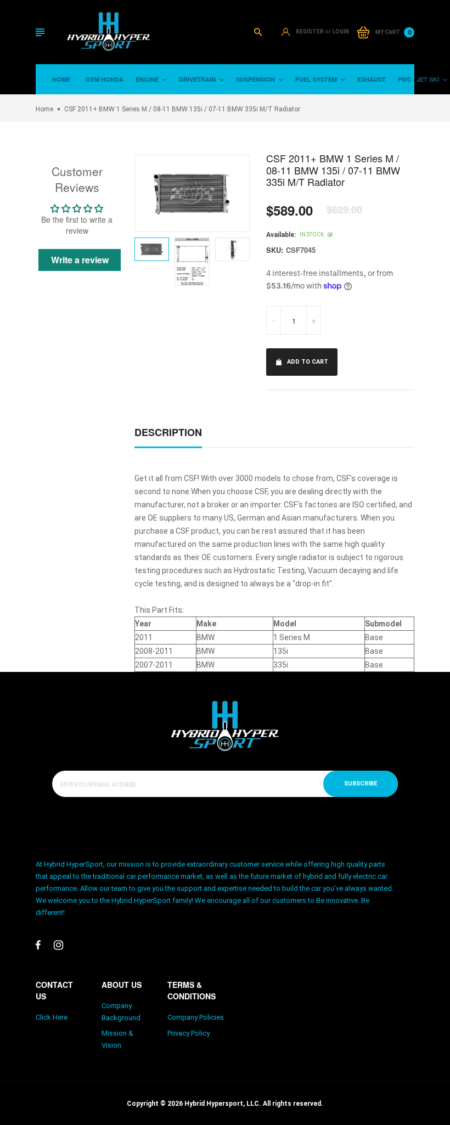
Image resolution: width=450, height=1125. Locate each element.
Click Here (52, 1017)
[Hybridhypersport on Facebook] (38, 945)
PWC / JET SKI (419, 79)
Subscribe (360, 783)
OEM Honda (104, 79)
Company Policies (195, 1017)
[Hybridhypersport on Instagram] (58, 945)
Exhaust (371, 79)
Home (61, 79)
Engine (148, 79)
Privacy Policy (188, 1033)
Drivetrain (198, 79)
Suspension (256, 79)
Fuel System (317, 79)
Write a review (80, 259)
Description (168, 432)
